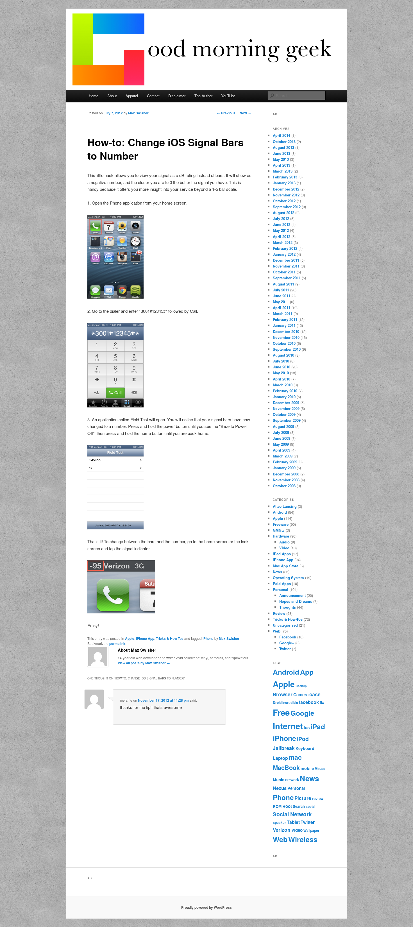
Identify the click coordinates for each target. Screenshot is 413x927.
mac (295, 757)
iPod (303, 739)
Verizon (282, 829)
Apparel (132, 95)
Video (284, 547)
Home (93, 95)
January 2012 (284, 254)
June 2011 (281, 295)
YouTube (228, 95)
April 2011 (281, 307)
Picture (302, 798)
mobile (307, 768)
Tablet (293, 822)
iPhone (208, 638)
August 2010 (283, 355)
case (315, 694)
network (292, 779)
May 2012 (281, 230)
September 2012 (287, 206)
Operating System (288, 577)
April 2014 (281, 135)
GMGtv (279, 530)
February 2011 (285, 319)
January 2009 (284, 467)
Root (287, 806)
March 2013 (282, 171)
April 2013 (281, 165)
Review (279, 613)
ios (307, 727)
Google (302, 713)
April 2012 (281, 236)
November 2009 (286, 408)
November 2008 (286, 479)
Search (299, 806)
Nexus (280, 788)
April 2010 (281, 379)
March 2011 (282, 313)
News (277, 571)
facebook (309, 702)
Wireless (302, 839)
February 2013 (285, 177)
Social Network (292, 814)
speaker (279, 822)
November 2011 (286, 266)
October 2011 (284, 272)
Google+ (286, 642)
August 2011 (283, 284)
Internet (288, 726)
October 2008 (284, 485)
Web (276, 631)
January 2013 (284, 182)
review (317, 798)
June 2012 (281, 224)
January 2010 (284, 396)
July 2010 (281, 361)
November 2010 (286, 337)
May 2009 (281, 444)
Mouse (320, 768)
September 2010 (287, 349)
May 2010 (281, 372)
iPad (317, 726)
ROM (277, 806)
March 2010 (282, 384)
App (307, 672)
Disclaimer (176, 95)
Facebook (287, 637)
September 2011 (287, 277)
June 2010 (281, 367)
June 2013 (281, 153)
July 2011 (281, 290)
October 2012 (284, 200)
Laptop (280, 758)
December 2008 (286, 474)
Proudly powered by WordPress (206, 907)
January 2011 (284, 325)
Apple (129, 638)
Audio (284, 542)
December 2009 (286, 402)
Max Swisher (138, 112)
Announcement (292, 595)
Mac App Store (285, 565)
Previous (226, 112)
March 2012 (282, 242)
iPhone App (145, 638)
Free (281, 712)
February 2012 (285, 248)
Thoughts (287, 607)
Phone (283, 797)
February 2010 (285, 390)
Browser (282, 694)
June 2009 (281, 438)
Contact (153, 95)
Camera (300, 695)
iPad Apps (282, 553)
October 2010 (284, 343)
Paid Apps (282, 583)
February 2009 (285, 461)
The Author (203, 95)
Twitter (285, 648)
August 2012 (283, 212)
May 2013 (281, 159)
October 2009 (284, 414)
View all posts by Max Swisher (144, 662)
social (310, 806)
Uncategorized (285, 625)
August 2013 (283, 147)
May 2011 (281, 301)
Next (245, 112)
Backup (301, 686)
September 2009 (287, 420)
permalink (117, 643)
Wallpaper (311, 830)
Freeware (281, 524)
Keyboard (305, 748)
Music (278, 779)
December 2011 (286, 260)
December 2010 (286, 331)
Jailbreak (284, 747)
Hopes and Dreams (295, 601)
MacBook (286, 767)
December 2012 (286, 189)
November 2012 (286, 195)
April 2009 (281, 450)
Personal (280, 589)
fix (322, 702)
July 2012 (281, 218)
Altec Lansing (285, 506)
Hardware (281, 536)
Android (280, 512)
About (112, 95)
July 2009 (281, 432)
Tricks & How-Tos (169, 638)
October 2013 (284, 141)
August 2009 (283, 426)
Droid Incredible (285, 702)
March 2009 (282, 456)
